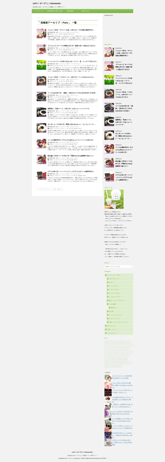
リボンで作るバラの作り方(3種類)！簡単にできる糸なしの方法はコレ (122, 385)
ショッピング (111, 333)
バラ (54, 81)
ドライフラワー (114, 289)
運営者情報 (70, 11)
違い (120, 366)
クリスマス (56, 112)
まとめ (61, 65)
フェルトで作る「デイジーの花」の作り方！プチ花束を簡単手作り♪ (71, 30)
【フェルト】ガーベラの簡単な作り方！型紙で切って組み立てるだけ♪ (72, 45)
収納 (125, 359)
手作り (70, 34)
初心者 (65, 34)
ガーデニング (111, 326)
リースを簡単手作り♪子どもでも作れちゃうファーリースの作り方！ (71, 140)
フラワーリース (73, 79)
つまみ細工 (112, 304)
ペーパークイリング (75, 64)
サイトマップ (39, 11)
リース (58, 81)
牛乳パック (127, 362)
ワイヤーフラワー (115, 293)
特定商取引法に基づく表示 (54, 11)
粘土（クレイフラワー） (117, 300)
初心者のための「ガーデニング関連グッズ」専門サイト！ (82, 455)
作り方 (61, 34)
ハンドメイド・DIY (63, 32)
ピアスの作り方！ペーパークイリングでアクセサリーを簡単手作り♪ (71, 171)
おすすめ (55, 65)
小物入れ (107, 362)
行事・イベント (112, 329)
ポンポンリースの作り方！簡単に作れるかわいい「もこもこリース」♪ (72, 124)
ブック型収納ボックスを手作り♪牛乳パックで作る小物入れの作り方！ (122, 421)
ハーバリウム (113, 286)
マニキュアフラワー (110, 356)
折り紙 (111, 311)
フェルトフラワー (74, 32)
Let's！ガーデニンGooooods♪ (47, 3)
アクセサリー (57, 175)
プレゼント (67, 65)
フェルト (55, 34)
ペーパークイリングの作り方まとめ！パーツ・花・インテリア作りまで (72, 61)
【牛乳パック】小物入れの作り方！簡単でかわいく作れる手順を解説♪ (122, 442)
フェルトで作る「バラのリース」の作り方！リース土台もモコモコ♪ (71, 77)
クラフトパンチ (114, 318)
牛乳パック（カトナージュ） (118, 322)
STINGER (103, 458)
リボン (62, 128)
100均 (51, 34)
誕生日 (115, 366)
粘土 (106, 366)
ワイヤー (107, 359)
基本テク (114, 308)
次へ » (60, 189)
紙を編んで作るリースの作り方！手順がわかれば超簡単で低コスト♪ (71, 156)
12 (55, 189)
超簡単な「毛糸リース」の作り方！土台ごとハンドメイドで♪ (69, 108)
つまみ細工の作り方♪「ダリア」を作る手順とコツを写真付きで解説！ (122, 399)
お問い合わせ (85, 11)
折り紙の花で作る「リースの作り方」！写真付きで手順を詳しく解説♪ (122, 435)
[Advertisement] (118, 28)
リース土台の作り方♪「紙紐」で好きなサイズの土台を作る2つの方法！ (72, 93)
